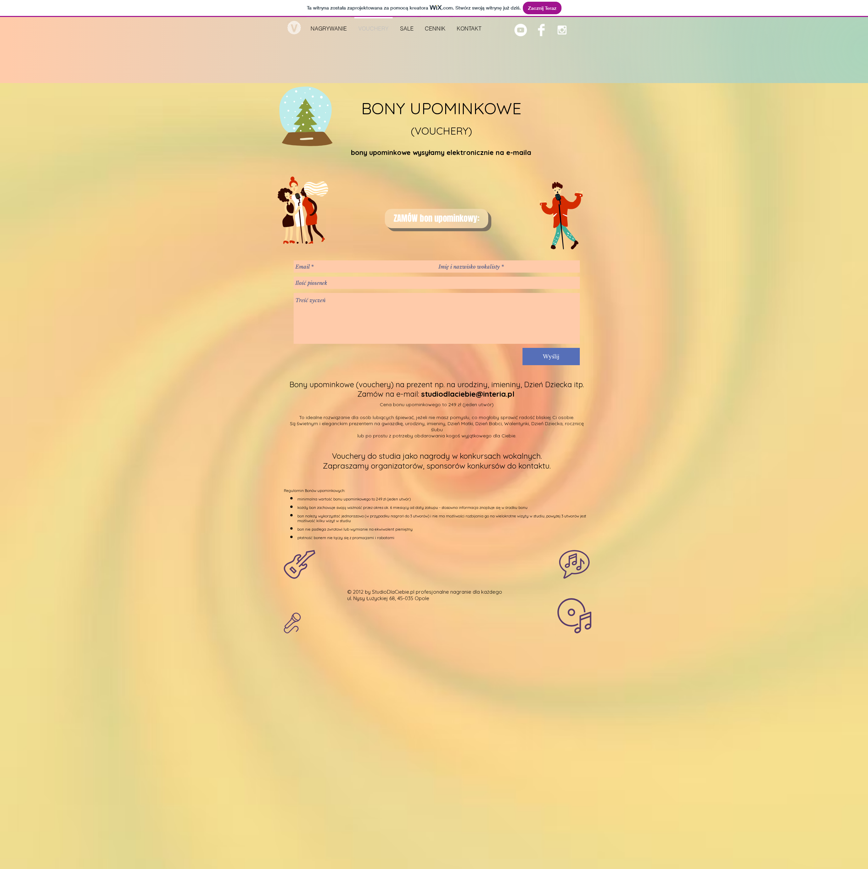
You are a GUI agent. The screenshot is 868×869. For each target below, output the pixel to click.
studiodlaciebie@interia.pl (467, 394)
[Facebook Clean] (541, 30)
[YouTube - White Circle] (520, 30)
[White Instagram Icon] (562, 30)
